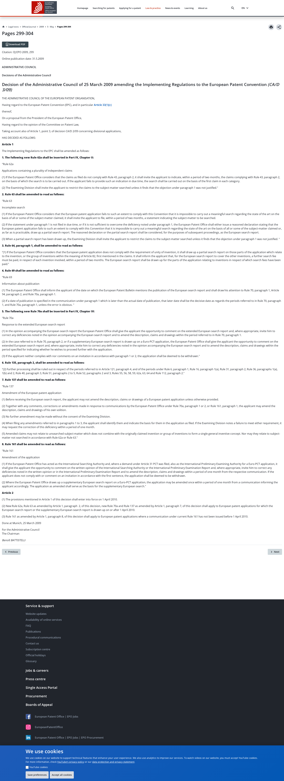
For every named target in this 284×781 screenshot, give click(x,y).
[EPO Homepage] (44, 8)
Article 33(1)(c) (103, 105)
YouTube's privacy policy (70, 761)
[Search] (233, 8)
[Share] (279, 27)
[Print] (271, 27)
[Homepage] (3, 26)
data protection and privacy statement (113, 761)
